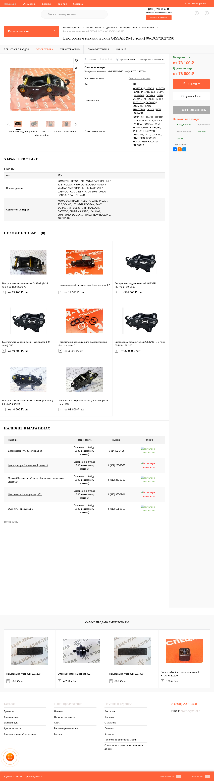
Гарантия (109, 728)
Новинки (58, 711)
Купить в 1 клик (193, 96)
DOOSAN (150, 95)
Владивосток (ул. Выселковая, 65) (25, 451)
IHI (160, 99)
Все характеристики (139, 78)
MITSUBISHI (150, 99)
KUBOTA (160, 88)
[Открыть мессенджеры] (10, 758)
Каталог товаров (18, 31)
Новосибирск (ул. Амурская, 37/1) (25, 494)
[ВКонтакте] (175, 149)
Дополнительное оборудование (20, 734)
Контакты (109, 734)
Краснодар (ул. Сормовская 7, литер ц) (28, 465)
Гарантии (62, 4)
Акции (57, 722)
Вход (187, 3)
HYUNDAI (139, 95)
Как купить (109, 711)
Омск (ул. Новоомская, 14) (21, 509)
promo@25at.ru (191, 711)
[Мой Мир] (184, 149)
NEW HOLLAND (76, 195)
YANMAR (137, 99)
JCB (153, 92)
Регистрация (199, 3)
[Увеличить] (42, 90)
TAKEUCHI (138, 102)
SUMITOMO (139, 109)
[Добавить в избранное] (76, 61)
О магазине (110, 722)
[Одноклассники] (180, 149)
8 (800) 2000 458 (157, 9)
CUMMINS (138, 106)
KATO (148, 106)
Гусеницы (9, 711)
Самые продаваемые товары (107, 622)
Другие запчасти (12, 728)
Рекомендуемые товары (66, 728)
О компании (29, 4)
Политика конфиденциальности (120, 739)
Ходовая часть (11, 717)
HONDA (150, 109)
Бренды (46, 4)
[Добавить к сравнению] (76, 68)
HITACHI (149, 88)
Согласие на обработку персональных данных (123, 747)
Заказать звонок (158, 17)
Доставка (78, 4)
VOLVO (160, 92)
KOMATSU (138, 88)
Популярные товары (64, 717)
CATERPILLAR (141, 92)
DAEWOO (150, 102)
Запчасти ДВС (11, 722)
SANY (160, 95)
